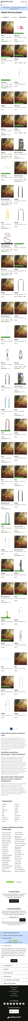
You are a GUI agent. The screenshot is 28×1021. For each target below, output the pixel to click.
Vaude (16, 810)
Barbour (4, 821)
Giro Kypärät (17, 856)
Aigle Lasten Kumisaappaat (18, 837)
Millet (3, 815)
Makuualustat (5, 845)
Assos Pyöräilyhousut (19, 854)
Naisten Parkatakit (6, 834)
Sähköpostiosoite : (14, 917)
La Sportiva (4, 810)
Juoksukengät (5, 862)
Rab (3, 808)
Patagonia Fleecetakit (20, 839)
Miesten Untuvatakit (6, 838)
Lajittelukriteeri (23, 17)
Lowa (3, 811)
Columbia (17, 806)
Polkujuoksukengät (6, 860)
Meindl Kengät (18, 850)
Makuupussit (5, 849)
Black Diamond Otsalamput (18, 848)
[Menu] (1, 5)
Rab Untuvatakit (18, 858)
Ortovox (4, 806)
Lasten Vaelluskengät (7, 866)
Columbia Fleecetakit (20, 845)
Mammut (17, 811)
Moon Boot (4, 817)
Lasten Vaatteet (18, 832)
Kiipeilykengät (5, 864)
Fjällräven (17, 804)
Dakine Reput (18, 852)
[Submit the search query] (26, 5)
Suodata (6, 17)
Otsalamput (5, 847)
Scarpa (16, 808)
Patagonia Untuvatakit (20, 871)
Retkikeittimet (5, 851)
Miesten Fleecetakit (6, 842)
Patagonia (4, 804)
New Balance (18, 815)
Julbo (16, 813)
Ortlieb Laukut (18, 863)
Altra (3, 813)
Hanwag (17, 817)
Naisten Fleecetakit (6, 836)
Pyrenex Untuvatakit (19, 841)
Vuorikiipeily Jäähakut (7, 855)
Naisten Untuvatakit (6, 832)
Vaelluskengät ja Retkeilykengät (6, 858)
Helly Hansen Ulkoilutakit (20, 843)
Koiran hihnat (18, 861)
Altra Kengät (17, 865)
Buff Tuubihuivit (18, 867)
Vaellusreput (5, 853)
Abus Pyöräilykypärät (19, 869)
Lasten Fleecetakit (19, 834)
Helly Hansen (5, 819)
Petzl (16, 821)
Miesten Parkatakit (6, 840)
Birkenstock (17, 819)
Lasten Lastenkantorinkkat (6, 870)
